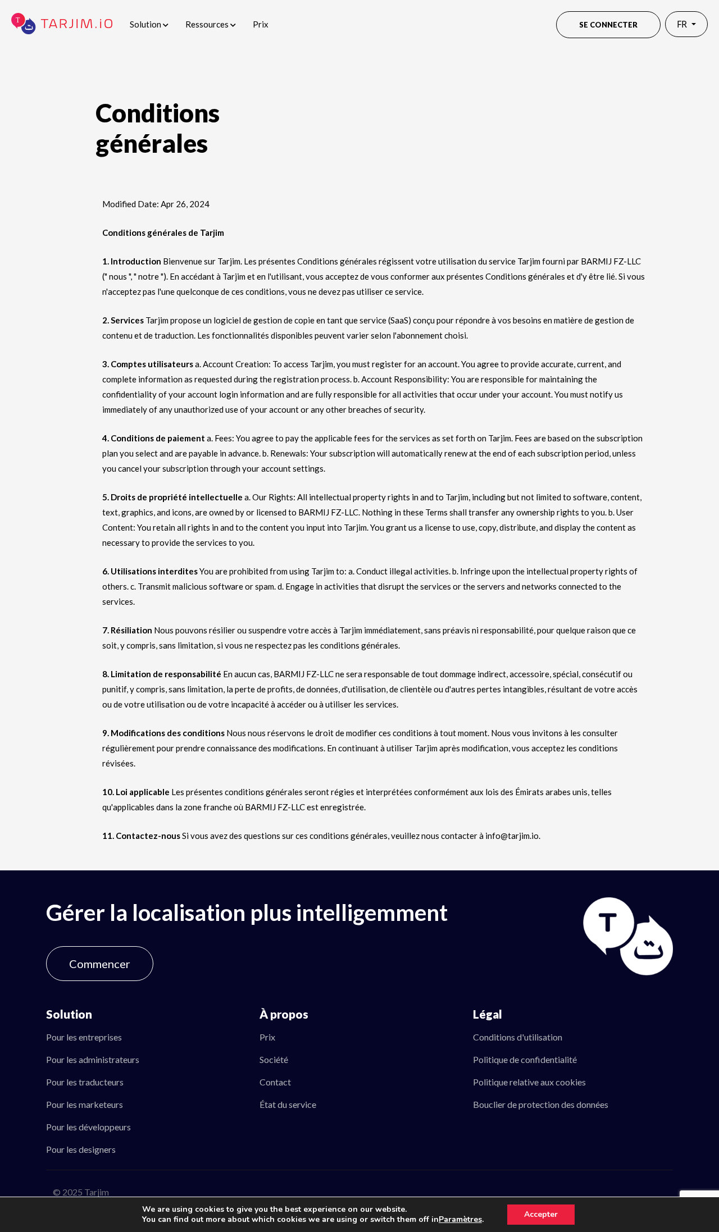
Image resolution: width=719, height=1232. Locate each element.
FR (683, 24)
